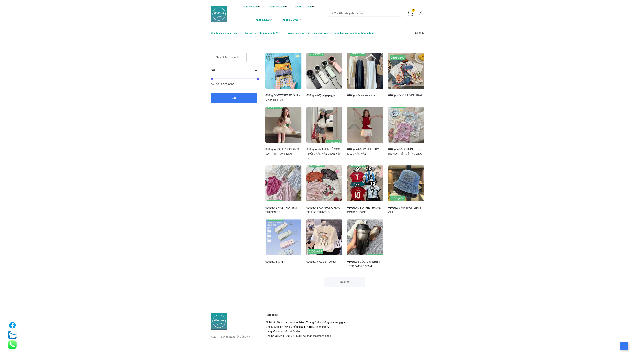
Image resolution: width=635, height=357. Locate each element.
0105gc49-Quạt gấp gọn (320, 95)
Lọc (234, 98)
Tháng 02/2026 (262, 19)
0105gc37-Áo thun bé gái (321, 261)
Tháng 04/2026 (276, 6)
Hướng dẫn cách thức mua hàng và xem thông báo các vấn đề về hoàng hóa (330, 33)
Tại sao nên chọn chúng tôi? (261, 33)
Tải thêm (344, 281)
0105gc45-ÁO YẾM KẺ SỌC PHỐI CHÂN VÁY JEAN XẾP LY (323, 153)
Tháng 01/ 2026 (289, 19)
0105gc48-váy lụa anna (361, 95)
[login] (421, 13)
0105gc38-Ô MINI (275, 261)
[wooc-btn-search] (332, 13)
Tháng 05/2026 (249, 6)
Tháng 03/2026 (303, 6)
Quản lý (419, 33)
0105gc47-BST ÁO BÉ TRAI (405, 95)
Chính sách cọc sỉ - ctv (224, 33)
